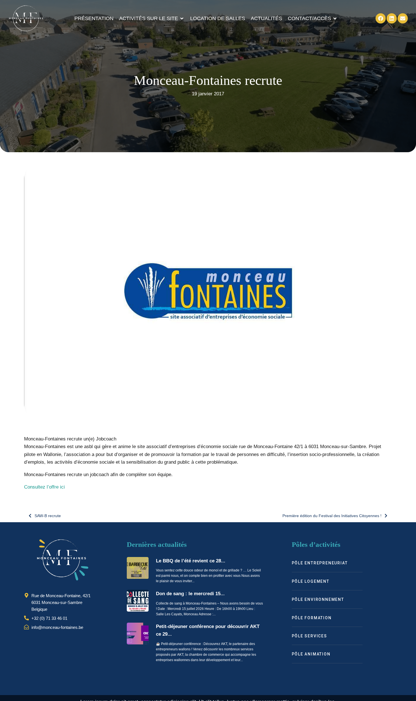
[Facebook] (381, 18)
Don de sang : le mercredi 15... (190, 593)
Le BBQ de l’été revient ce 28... (190, 561)
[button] (151, 18)
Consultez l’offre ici (44, 487)
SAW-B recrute (48, 515)
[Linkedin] (392, 18)
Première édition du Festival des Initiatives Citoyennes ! (331, 515)
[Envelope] (403, 18)
